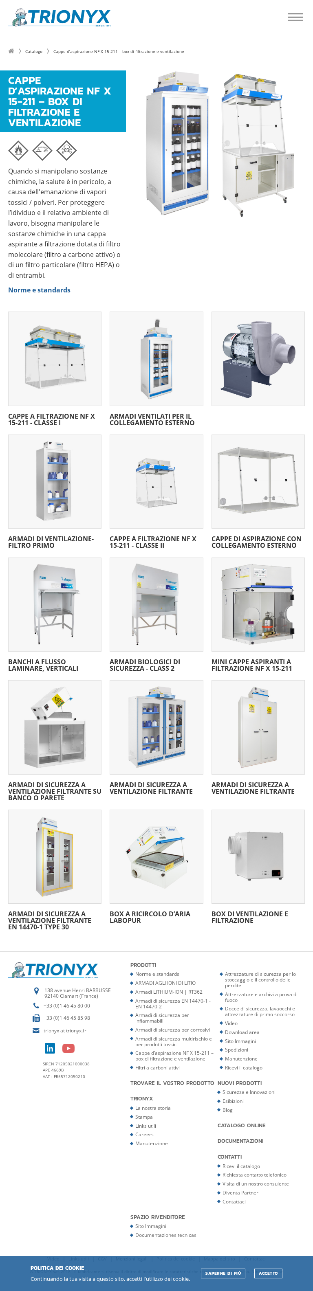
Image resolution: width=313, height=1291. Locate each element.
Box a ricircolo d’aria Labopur (150, 916)
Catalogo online (242, 1125)
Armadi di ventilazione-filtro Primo (51, 541)
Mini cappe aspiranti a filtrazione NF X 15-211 (252, 664)
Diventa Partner (240, 1192)
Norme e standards (157, 973)
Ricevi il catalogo (243, 1067)
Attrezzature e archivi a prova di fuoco (261, 997)
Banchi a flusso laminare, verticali (43, 664)
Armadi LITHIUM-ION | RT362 (169, 991)
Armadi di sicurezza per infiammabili (162, 1018)
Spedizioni (236, 1049)
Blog (228, 1110)
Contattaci (234, 1201)
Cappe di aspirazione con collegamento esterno (257, 541)
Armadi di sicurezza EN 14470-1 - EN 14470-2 (173, 1003)
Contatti (230, 1157)
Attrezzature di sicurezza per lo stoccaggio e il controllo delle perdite (260, 979)
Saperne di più (223, 1273)
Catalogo (33, 51)
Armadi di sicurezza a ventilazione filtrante (151, 787)
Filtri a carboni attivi (157, 1067)
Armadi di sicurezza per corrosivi (172, 1029)
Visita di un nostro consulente (256, 1183)
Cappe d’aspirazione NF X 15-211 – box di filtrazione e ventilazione (174, 1055)
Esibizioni (233, 1101)
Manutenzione (241, 1058)
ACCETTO (268, 1273)
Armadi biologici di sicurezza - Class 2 (145, 664)
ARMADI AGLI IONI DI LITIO (165, 982)
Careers (144, 1134)
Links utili (145, 1125)
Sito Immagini (240, 1041)
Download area (242, 1032)
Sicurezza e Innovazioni (249, 1092)
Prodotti (143, 965)
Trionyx (141, 1099)
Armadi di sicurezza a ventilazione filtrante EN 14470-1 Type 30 (49, 919)
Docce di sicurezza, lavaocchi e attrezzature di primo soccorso (260, 1011)
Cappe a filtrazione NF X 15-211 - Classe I (51, 419)
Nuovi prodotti (240, 1083)
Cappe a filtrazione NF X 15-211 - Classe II (153, 541)
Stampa (144, 1116)
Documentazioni (240, 1141)
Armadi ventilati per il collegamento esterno (152, 419)
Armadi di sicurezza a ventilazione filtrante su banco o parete (54, 790)
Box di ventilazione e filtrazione (250, 916)
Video (231, 1023)
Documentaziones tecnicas (165, 1235)
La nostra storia (153, 1107)
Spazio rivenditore (157, 1217)
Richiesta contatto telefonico (255, 1174)
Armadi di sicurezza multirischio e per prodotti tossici (173, 1041)
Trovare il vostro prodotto (172, 1083)
